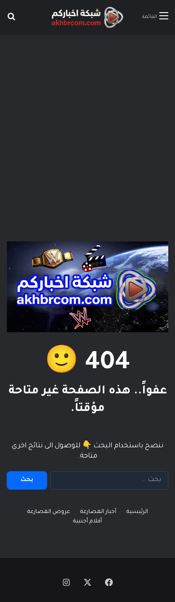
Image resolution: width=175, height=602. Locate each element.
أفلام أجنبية (87, 521)
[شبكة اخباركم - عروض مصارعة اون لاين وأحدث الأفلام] (87, 17)
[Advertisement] (87, 131)
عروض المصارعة (48, 512)
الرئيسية (137, 512)
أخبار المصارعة (98, 512)
